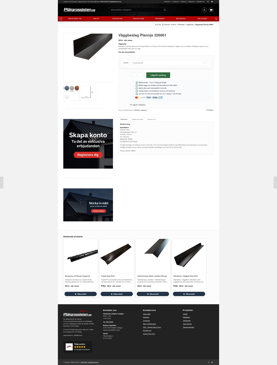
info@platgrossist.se (115, 1)
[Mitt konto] (204, 9)
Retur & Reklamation (149, 324)
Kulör (126, 63)
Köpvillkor (146, 317)
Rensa (210, 110)
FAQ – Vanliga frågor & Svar (152, 327)
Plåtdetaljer (137, 110)
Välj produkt (81, 294)
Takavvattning (187, 324)
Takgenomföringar (188, 327)
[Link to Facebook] (208, 1)
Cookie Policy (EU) (149, 334)
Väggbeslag (144, 110)
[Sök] (165, 9)
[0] (211, 9)
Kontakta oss (200, 1)
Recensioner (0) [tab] (151, 119)
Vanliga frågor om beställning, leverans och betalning (157, 91)
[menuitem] (167, 1)
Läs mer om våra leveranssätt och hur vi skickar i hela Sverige (160, 94)
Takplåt (185, 314)
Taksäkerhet (187, 321)
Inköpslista (191, 1)
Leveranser (146, 321)
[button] (137, 105)
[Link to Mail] (212, 1)
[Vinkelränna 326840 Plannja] (1, 183)
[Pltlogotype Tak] (79, 9)
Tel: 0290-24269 (108, 322)
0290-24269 (104, 1)
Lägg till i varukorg (158, 75)
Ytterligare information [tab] (137, 119)
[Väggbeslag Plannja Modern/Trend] (275, 183)
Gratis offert (146, 314)
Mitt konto (167, 1)
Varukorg (183, 1)
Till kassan (176, 1)
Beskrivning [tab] (124, 119)
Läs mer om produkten (126, 52)
